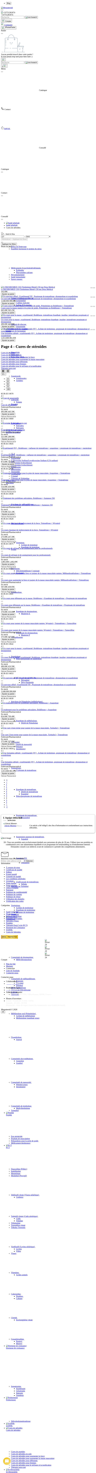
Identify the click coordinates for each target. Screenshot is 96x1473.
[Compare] (91, 287)
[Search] (31, 17)
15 (3, 374)
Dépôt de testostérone (29, 792)
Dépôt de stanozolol (24, 744)
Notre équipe (11, 883)
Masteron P (25, 635)
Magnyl (19, 1344)
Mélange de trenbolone (25, 912)
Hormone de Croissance (15, 928)
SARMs (9, 930)
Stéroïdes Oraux (12, 921)
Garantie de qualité (13, 876)
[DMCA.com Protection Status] (9, 938)
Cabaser (19, 1298)
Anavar (19, 1039)
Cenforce (19, 1197)
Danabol (19, 985)
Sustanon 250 (21, 858)
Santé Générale (12, 912)
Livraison (10, 881)
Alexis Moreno (10, 826)
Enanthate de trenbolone (25, 910)
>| (7, 807)
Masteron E (25, 614)
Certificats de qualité (14, 870)
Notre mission (11, 885)
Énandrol (24, 794)
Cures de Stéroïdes (13, 932)
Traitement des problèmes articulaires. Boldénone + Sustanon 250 (27, 505)
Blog (8, 3)
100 (8, 389)
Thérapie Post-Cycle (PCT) (17, 925)
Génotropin (20, 1391)
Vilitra (18, 1251)
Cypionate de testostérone (26, 770)
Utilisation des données (15, 899)
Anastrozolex (21, 378)
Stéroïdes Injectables (14, 919)
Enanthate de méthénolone (26, 721)
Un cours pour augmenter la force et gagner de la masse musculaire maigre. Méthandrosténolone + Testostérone (45, 580)
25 (8, 381)
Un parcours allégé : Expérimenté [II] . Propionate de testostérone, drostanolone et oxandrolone (38, 299)
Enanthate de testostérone (26, 789)
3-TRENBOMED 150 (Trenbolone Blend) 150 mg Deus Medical (27, 289)
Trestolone (20, 543)
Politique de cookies (14, 894)
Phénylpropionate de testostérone (29, 796)
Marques (9, 966)
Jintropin (19, 1393)
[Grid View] (8, 371)
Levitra (19, 1249)
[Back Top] (3, 1012)
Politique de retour (13, 897)
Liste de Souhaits (13, 971)
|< (7, 780)
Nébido (24, 884)
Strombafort (20, 1087)
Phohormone (11, 914)
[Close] (2, 71)
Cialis (18, 1218)
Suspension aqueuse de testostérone (30, 837)
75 (8, 387)
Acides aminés (22, 1275)
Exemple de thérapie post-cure (13, 430)
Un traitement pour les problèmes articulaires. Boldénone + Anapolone (28, 710)
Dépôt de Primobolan (29, 723)
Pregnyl (19, 1341)
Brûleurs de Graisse (14, 916)
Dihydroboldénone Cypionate (28, 571)
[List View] (3, 371)
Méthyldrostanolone (24, 960)
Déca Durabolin (27, 682)
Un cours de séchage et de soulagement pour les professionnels (25, 555)
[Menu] (3, 59)
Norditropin (20, 1389)
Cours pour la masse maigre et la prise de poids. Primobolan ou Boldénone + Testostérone (36, 308)
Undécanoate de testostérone (27, 882)
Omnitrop (20, 1395)
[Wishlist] (94, 287)
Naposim (19, 981)
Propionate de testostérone (26, 815)
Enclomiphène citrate (24, 1320)
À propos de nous (13, 867)
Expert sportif (11, 874)
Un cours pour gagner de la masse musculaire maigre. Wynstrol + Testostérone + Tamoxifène (37, 630)
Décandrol (25, 680)
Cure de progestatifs (9, 405)
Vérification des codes (15, 901)
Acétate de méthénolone (25, 1016)
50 (8, 384)
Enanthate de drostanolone (26, 611)
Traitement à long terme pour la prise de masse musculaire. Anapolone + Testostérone (34, 480)
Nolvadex (20, 426)
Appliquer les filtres (20, 239)
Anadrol (19, 1063)
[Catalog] (2, 10)
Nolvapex (20, 428)
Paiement (9, 890)
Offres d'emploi (12, 888)
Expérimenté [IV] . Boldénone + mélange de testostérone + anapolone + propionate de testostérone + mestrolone (45, 455)
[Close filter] (2, 232)
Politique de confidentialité (16, 892)
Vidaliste (19, 1221)
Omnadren (25, 863)
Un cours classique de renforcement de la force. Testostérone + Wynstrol (29, 530)
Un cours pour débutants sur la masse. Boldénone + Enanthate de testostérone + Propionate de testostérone (43, 605)
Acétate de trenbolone (24, 908)
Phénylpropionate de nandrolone (29, 659)
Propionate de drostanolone (27, 633)
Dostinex (19, 1296)
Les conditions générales (15, 879)
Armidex (19, 381)
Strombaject (20, 749)
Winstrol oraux (22, 1085)
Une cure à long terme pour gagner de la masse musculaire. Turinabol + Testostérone (34, 735)
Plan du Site (11, 964)
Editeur (9, 872)
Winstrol (19, 747)
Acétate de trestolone (29, 545)
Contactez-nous (12, 973)
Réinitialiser (6, 239)
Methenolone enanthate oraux (27, 1018)
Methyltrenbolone (23, 1108)
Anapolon (20, 1061)
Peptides (9, 923)
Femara (19, 402)
